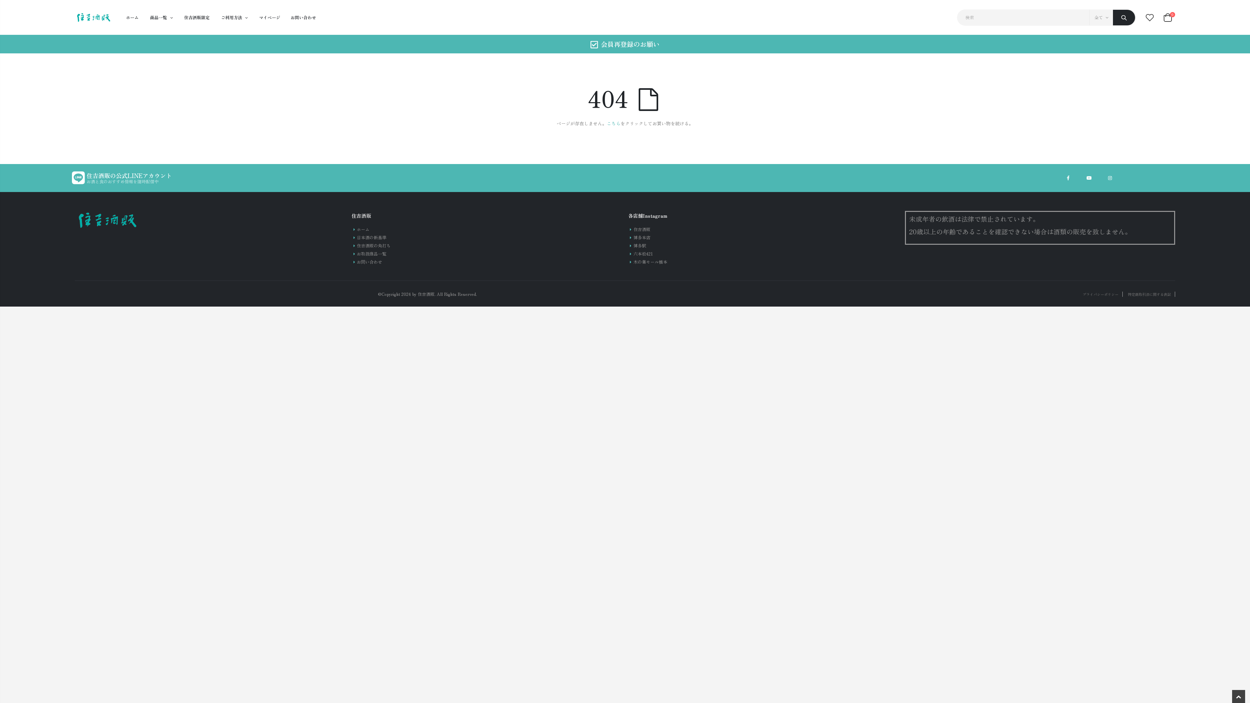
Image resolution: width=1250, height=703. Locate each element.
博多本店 (641, 237)
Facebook (1068, 178)
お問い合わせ (369, 262)
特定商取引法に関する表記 (1149, 294)
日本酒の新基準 (371, 237)
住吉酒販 (641, 229)
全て (1098, 17)
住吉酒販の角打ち (374, 245)
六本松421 (643, 254)
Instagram (1110, 178)
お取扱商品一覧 (371, 254)
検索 (1124, 17)
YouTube (1089, 178)
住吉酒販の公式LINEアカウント (129, 175)
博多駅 (639, 245)
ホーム (363, 229)
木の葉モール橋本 (650, 262)
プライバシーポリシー (1100, 294)
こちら (613, 123)
